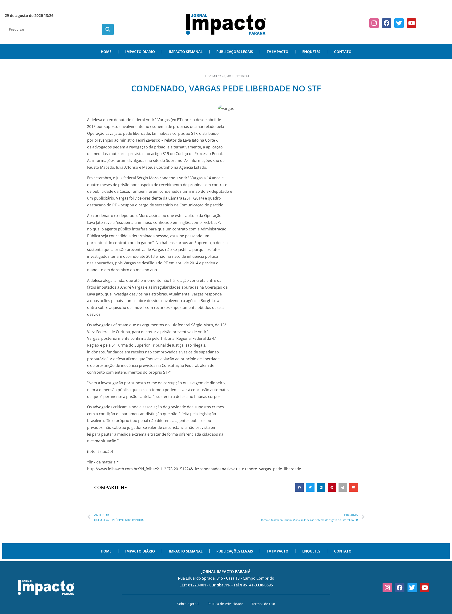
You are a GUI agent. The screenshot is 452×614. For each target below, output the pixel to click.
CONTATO (342, 51)
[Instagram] (374, 23)
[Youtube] (411, 23)
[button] (299, 487)
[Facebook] (386, 23)
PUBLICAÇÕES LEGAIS (234, 51)
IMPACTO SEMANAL (185, 51)
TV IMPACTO (277, 51)
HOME (106, 51)
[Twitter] (399, 23)
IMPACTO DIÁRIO (140, 51)
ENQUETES (311, 51)
